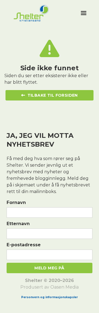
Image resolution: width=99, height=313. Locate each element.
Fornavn (16, 202)
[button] (83, 13)
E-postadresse (24, 244)
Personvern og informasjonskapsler (49, 297)
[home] (45, 13)
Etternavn (18, 223)
